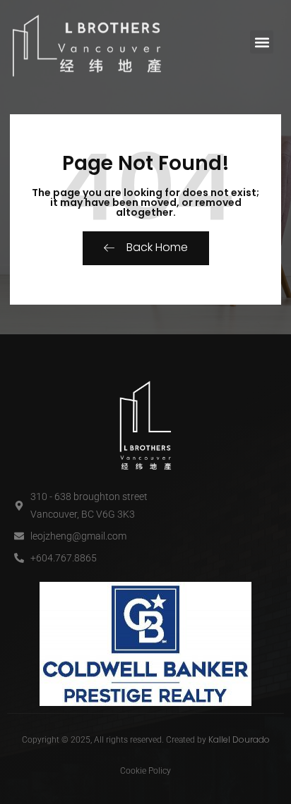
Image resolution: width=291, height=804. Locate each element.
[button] (261, 42)
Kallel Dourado (239, 739)
